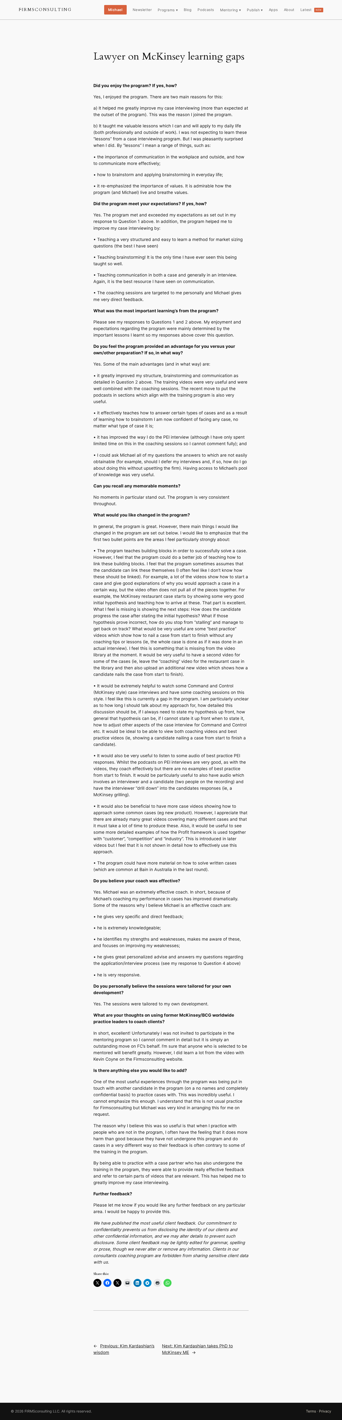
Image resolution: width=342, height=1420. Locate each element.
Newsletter (142, 10)
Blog (188, 10)
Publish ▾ (255, 10)
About (289, 10)
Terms (311, 1411)
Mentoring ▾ (230, 10)
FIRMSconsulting (45, 10)
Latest (311, 10)
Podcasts (206, 10)
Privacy (325, 1411)
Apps (273, 10)
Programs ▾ (168, 10)
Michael (115, 10)
